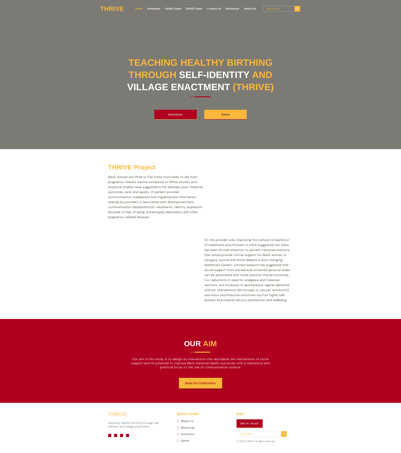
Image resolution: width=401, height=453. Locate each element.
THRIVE (117, 414)
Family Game (173, 8)
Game (225, 114)
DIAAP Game (194, 8)
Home (139, 8)
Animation (153, 8)
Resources (233, 8)
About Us (250, 8)
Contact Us (214, 8)
